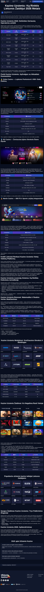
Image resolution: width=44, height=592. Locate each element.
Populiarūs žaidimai (5, 408)
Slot (37, 408)
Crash (27, 408)
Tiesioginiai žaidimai (16, 408)
